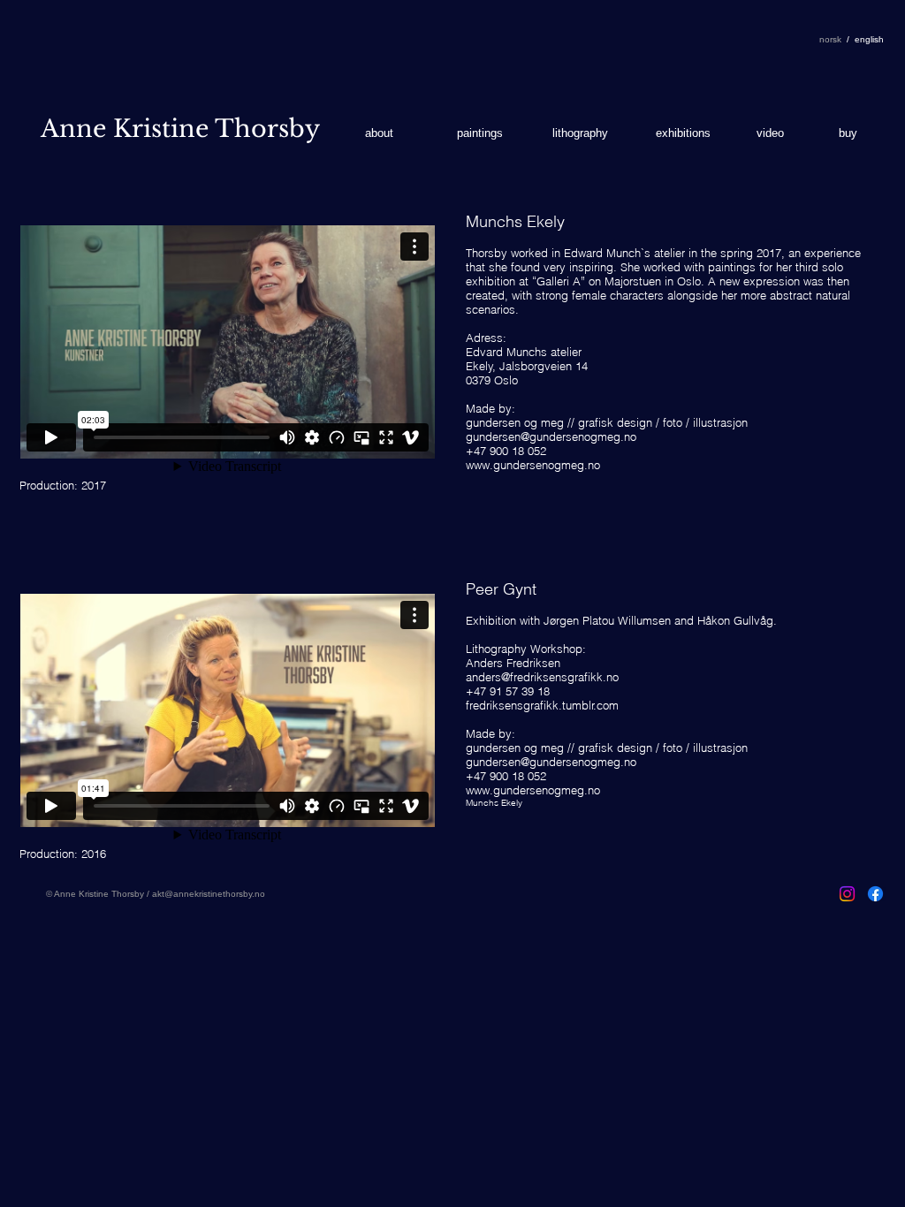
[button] (869, 40)
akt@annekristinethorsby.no (208, 894)
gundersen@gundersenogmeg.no (551, 436)
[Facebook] (875, 894)
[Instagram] (847, 894)
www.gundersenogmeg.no (533, 465)
